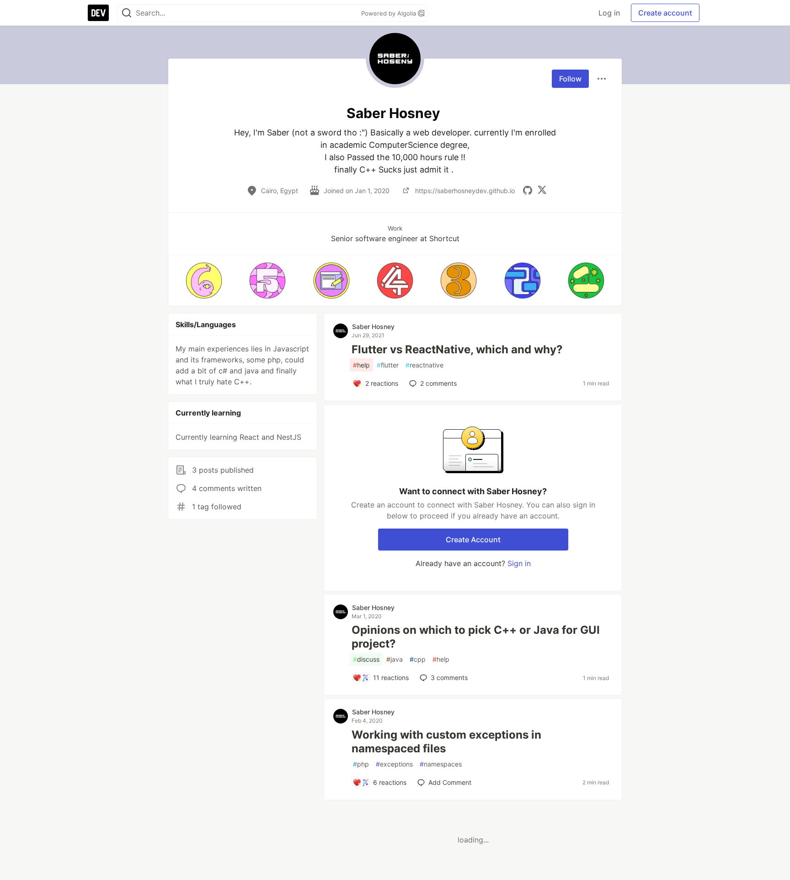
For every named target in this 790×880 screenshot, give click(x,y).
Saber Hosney (373, 326)
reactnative (424, 365)
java (394, 659)
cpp (418, 659)
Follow (570, 78)
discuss (366, 659)
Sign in (519, 563)
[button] (204, 280)
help (361, 365)
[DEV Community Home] (98, 13)
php (361, 764)
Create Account (473, 539)
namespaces (441, 764)
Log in (609, 12)
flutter (388, 365)
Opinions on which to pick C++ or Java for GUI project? (476, 636)
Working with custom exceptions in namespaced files (446, 741)
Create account (665, 12)
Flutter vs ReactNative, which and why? (457, 349)
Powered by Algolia (389, 13)
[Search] (126, 13)
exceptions (394, 764)
